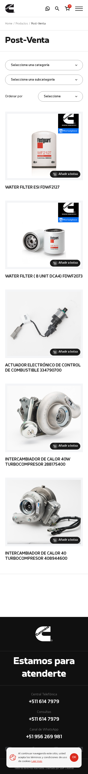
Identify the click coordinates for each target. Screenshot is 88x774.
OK (74, 757)
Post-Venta (38, 23)
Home (8, 23)
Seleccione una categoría (30, 65)
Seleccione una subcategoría (33, 79)
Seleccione (52, 96)
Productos (22, 23)
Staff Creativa (67, 768)
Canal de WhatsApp (44, 733)
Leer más (36, 761)
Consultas (44, 716)
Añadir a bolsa (68, 174)
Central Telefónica (44, 698)
